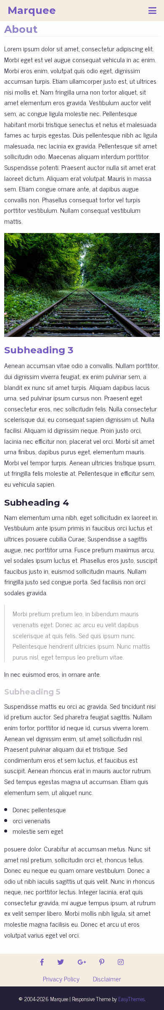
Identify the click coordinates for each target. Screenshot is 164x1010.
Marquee (32, 10)
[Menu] (152, 10)
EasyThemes (131, 998)
